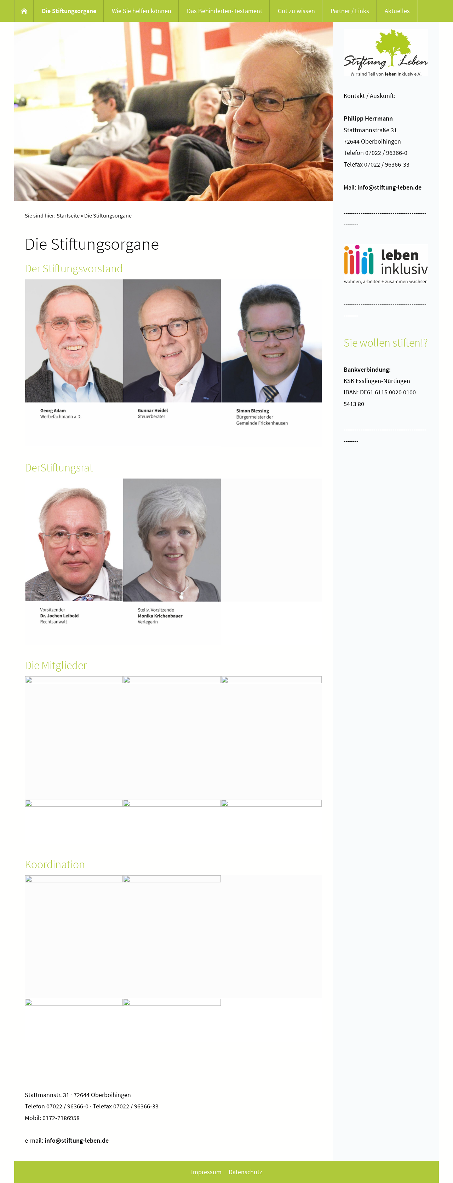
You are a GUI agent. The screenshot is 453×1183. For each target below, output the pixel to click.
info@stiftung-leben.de (77, 1140)
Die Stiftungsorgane (108, 215)
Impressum (206, 1172)
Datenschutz (245, 1172)
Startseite (68, 215)
